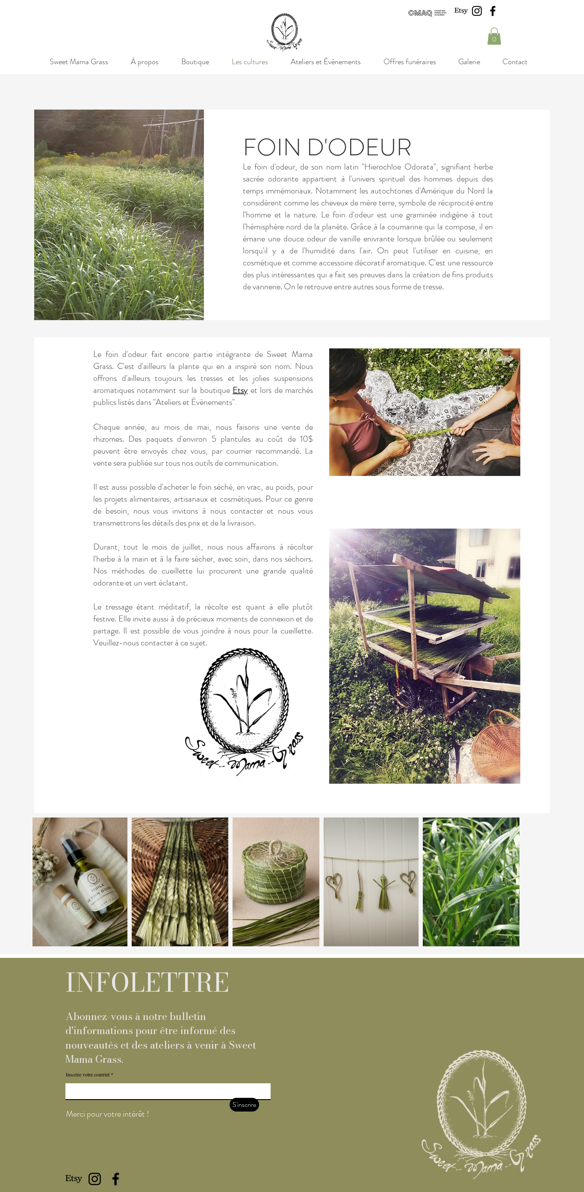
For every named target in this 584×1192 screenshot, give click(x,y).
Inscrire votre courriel (87, 1074)
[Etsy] (461, 11)
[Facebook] (492, 11)
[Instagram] (477, 11)
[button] (494, 36)
